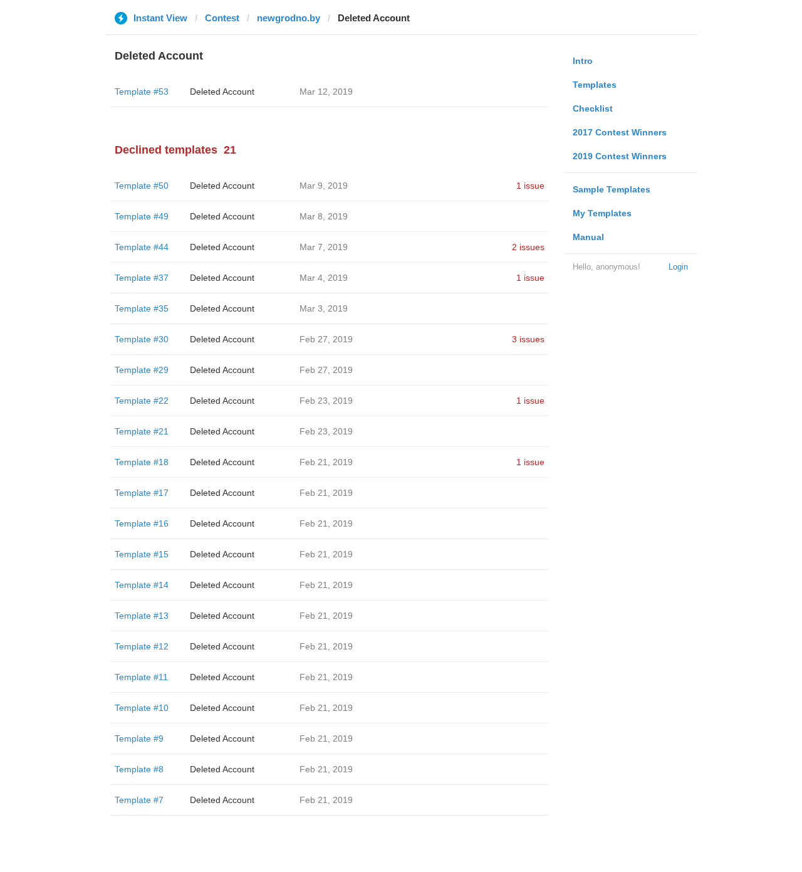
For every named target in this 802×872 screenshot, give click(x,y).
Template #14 (142, 585)
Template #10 (142, 708)
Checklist (593, 108)
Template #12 (142, 646)
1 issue (530, 186)
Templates (595, 85)
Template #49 (142, 216)
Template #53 (142, 92)
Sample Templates (611, 189)
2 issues (528, 247)
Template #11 (141, 677)
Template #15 (142, 554)
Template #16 (142, 523)
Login (678, 266)
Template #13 (142, 616)
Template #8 (139, 769)
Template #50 (142, 186)
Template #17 (142, 493)
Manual (588, 237)
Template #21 (142, 431)
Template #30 (142, 339)
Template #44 (142, 247)
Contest (222, 18)
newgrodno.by (288, 18)
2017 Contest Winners (620, 132)
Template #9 (139, 738)
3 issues (528, 339)
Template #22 (142, 401)
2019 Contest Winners (620, 156)
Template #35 (142, 308)
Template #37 (142, 278)
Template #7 (139, 800)
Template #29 (142, 370)
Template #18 (142, 462)
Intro (583, 61)
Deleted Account (222, 92)
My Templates (602, 213)
